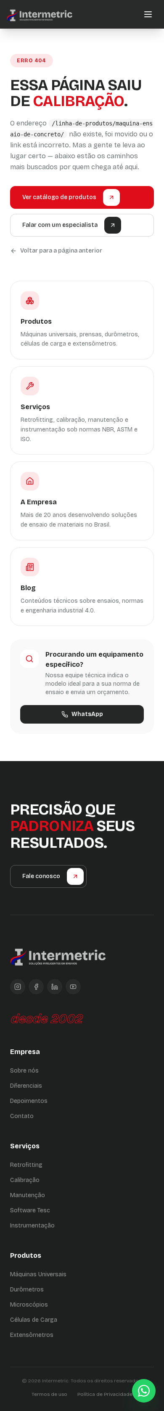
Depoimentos (29, 1101)
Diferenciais (26, 1085)
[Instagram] (17, 986)
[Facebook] (36, 986)
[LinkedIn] (54, 986)
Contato (22, 1116)
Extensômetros (31, 1335)
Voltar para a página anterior (61, 250)
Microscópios (29, 1304)
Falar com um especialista (60, 225)
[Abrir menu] (148, 14)
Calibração (25, 1180)
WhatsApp (87, 714)
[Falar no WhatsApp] (144, 1391)
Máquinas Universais (38, 1274)
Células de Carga (33, 1319)
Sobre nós (24, 1070)
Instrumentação (32, 1225)
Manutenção (27, 1195)
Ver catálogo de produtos (59, 197)
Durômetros (27, 1289)
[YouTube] (73, 986)
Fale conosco (41, 876)
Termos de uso (49, 1394)
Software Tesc (30, 1210)
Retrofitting (26, 1165)
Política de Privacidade (104, 1394)
